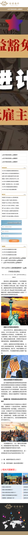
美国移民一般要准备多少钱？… (9, 498)
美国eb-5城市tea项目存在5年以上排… (11, 178)
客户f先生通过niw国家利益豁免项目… (10, 210)
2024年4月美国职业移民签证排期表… (11, 181)
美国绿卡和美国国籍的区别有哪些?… (10, 495)
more (25, 167)
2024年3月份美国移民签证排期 (9, 254)
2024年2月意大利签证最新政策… (9, 189)
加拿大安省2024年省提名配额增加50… (11, 173)
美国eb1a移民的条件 (6, 487)
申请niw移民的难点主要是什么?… (9, 492)
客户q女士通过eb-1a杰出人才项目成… (11, 208)
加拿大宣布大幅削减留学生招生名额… (11, 176)
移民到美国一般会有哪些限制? (14, 463)
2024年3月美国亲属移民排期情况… (10, 186)
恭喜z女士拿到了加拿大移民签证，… (10, 200)
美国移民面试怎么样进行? (13, 459)
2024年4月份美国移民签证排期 (9, 252)
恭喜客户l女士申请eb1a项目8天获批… (11, 202)
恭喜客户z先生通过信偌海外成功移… (10, 213)
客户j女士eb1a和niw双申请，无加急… (11, 205)
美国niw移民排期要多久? (7, 489)
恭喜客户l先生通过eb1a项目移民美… (10, 197)
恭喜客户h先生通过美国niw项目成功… (11, 216)
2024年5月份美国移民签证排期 (9, 249)
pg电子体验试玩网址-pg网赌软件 (15, 9)
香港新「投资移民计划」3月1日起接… (11, 184)
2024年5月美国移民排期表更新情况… (11, 170)
